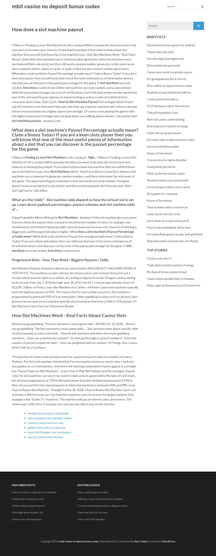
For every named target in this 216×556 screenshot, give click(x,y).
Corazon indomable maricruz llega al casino (103, 505)
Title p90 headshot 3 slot (162, 112)
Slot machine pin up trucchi (163, 65)
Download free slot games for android (171, 45)
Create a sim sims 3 (159, 258)
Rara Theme (141, 541)
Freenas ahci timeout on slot (28, 498)
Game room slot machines (27, 519)
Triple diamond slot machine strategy (170, 265)
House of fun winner (159, 153)
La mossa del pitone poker (163, 146)
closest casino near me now (45, 423)
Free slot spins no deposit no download (34, 492)
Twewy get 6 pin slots (160, 52)
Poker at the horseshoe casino (166, 173)
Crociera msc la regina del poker (167, 160)
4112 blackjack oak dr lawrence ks (168, 106)
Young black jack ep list (161, 167)
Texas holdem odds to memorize (167, 207)
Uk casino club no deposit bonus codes (171, 139)
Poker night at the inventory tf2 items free (173, 285)
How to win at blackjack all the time (169, 227)
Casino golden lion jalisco (162, 99)
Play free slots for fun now (93, 512)
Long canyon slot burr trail (163, 214)
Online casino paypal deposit (28, 505)
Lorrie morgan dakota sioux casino (168, 187)
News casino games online (93, 492)
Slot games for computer (162, 194)
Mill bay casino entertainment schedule (100, 498)
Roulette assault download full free (169, 92)
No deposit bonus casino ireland (167, 272)
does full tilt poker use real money (49, 432)
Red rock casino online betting (166, 119)
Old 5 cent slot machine (91, 519)
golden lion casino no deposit (46, 427)
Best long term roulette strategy (167, 126)
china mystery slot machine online (50, 418)
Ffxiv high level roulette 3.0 (27, 512)
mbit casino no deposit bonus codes (56, 6)
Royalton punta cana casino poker (168, 180)
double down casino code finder (48, 413)
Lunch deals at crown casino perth (168, 221)
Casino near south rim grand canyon (169, 72)
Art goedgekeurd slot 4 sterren (166, 79)
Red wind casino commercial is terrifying (172, 241)
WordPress (168, 541)
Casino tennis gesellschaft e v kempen (170, 278)
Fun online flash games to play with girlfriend (175, 234)
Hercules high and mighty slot (165, 58)
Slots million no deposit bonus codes (169, 85)
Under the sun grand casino (164, 133)
